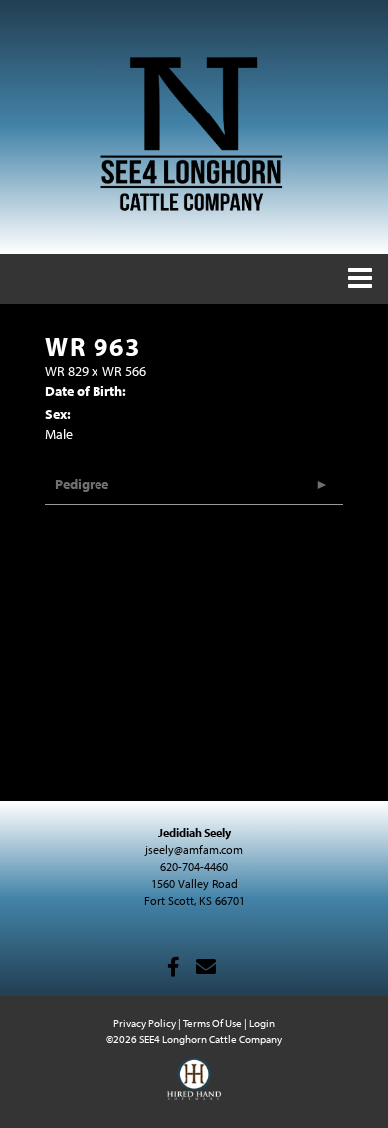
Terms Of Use (212, 1023)
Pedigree (81, 484)
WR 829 (67, 371)
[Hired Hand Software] (194, 1088)
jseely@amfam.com (194, 849)
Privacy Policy (144, 1023)
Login (262, 1023)
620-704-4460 (194, 866)
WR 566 (124, 371)
